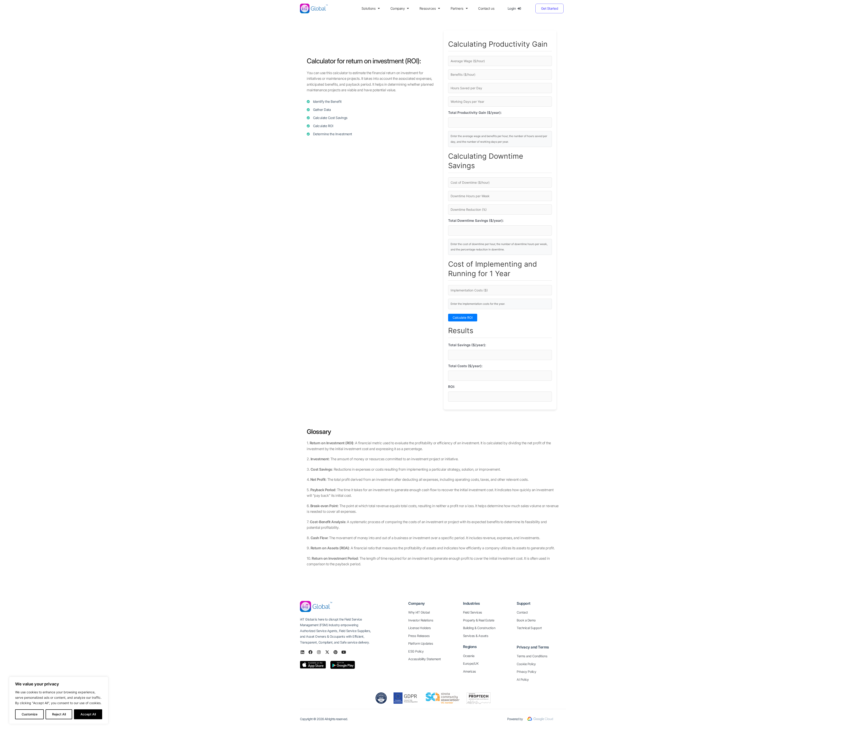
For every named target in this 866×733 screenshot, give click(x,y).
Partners (457, 8)
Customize (29, 714)
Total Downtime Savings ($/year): (476, 220)
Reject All (59, 714)
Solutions (369, 8)
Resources (427, 8)
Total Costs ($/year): (465, 366)
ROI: (451, 387)
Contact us (486, 8)
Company (397, 8)
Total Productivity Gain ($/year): (475, 112)
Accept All (88, 714)
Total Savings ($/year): (467, 345)
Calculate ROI (463, 317)
